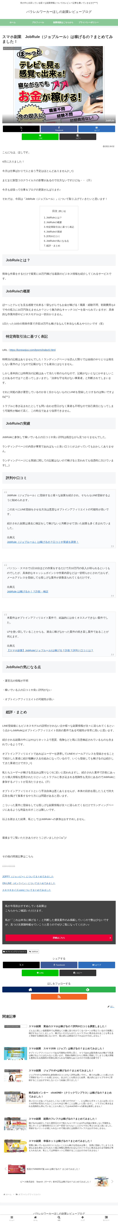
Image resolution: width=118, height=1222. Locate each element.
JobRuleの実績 (54, 231)
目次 (54, 211)
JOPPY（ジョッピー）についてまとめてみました (28, 876)
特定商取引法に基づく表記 (60, 227)
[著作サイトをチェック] (30, 989)
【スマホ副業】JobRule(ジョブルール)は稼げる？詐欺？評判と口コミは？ (50, 650)
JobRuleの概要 (54, 222)
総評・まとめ (53, 245)
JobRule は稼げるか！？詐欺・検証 (27, 591)
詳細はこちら (59, 938)
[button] (77, 137)
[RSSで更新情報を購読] (59, 997)
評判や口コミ (53, 236)
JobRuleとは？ (54, 217)
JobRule (35, 952)
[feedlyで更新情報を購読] (88, 989)
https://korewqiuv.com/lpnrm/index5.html (32, 350)
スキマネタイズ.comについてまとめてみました (26, 890)
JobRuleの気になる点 (57, 241)
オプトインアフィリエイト (15, 952)
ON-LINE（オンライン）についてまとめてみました (28, 883)
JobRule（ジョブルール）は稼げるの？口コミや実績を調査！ (43, 542)
